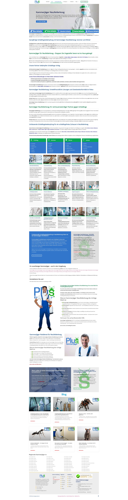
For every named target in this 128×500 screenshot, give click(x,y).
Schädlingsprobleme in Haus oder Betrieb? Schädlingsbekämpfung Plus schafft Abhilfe (39, 414)
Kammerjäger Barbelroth (68, 461)
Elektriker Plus (77, 496)
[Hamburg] (61, 480)
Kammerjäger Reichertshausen (69, 467)
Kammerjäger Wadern (49, 461)
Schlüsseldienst (83, 275)
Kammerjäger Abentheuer (48, 271)
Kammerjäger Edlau (85, 467)
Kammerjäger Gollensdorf (33, 461)
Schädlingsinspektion (34, 191)
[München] (61, 476)
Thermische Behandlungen (76, 217)
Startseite (47, 1)
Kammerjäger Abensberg (38, 271)
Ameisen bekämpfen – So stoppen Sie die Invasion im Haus (39, 444)
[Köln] (61, 486)
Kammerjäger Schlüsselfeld (68, 466)
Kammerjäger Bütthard (67, 470)
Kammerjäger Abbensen (68, 270)
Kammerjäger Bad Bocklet (86, 470)
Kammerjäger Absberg (58, 271)
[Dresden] (61, 484)
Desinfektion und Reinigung (63, 191)
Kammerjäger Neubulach (50, 464)
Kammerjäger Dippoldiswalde (33, 470)
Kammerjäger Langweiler (33, 466)
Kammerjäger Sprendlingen (86, 464)
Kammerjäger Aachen (41, 270)
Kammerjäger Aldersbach (50, 470)
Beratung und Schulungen (63, 217)
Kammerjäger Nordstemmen (50, 466)
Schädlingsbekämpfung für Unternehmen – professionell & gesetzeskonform (64, 414)
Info (52, 1)
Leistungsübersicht (58, 1)
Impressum (89, 492)
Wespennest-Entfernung (92, 275)
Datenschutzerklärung (82, 492)
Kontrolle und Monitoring (91, 217)
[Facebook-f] (98, 496)
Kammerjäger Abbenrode (58, 270)
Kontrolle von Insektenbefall (35, 217)
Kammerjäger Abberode (77, 270)
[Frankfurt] (61, 482)
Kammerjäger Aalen (49, 270)
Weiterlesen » (32, 450)
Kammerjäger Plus (51, 46)
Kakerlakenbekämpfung (34, 165)
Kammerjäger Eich (49, 456)
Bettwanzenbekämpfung (90, 165)
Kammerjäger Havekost (85, 461)
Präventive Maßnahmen (48, 191)
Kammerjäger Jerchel (49, 458)
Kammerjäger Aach (33, 270)
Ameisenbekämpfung (48, 165)
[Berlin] (61, 478)
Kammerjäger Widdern (67, 469)
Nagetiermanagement (76, 191)
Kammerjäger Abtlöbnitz (75, 271)
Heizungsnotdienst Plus (62, 496)
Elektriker (78, 275)
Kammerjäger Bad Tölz (85, 458)
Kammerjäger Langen (49, 469)
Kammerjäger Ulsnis (32, 456)
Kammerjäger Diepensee (33, 467)
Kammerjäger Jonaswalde (68, 456)
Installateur (74, 275)
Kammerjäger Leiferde (32, 458)
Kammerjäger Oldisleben (85, 466)
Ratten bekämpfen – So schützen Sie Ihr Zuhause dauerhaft (87, 444)
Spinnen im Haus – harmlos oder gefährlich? (86, 414)
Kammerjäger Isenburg (32, 464)
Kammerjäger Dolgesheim (86, 469)
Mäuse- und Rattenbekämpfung (64, 165)
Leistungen (65, 1)
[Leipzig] (61, 488)
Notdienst (72, 1)
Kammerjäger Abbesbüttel (88, 270)
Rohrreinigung (68, 275)
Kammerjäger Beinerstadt (33, 469)
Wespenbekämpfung (76, 165)
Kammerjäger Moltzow (67, 458)
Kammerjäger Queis (49, 467)
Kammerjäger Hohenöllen (68, 464)
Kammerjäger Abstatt (67, 271)
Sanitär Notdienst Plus (70, 496)
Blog (76, 1)
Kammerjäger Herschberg (86, 456)
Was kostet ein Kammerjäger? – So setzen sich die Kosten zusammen (63, 444)
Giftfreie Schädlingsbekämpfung (92, 191)
